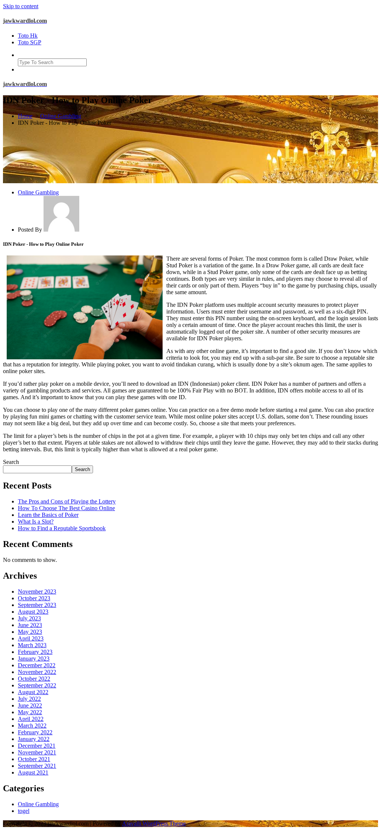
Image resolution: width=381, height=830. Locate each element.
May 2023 (30, 632)
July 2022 (29, 699)
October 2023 (34, 598)
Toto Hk (28, 35)
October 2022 (34, 678)
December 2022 (36, 665)
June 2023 (30, 625)
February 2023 (35, 652)
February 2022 (35, 732)
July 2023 (29, 618)
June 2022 (30, 705)
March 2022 (32, 725)
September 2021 (37, 766)
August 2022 (33, 692)
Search (11, 462)
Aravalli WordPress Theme (154, 823)
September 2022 (37, 685)
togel (23, 811)
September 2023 (37, 605)
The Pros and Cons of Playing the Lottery (67, 501)
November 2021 (37, 752)
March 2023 (32, 645)
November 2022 (37, 672)
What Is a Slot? (36, 521)
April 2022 (31, 719)
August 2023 (33, 611)
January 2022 (33, 739)
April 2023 (31, 638)
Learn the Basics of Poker (48, 515)
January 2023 (33, 658)
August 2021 (33, 772)
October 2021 (34, 759)
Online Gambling (60, 116)
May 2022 (30, 712)
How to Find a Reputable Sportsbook (62, 528)
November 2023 (37, 591)
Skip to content (20, 6)
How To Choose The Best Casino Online (66, 508)
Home (25, 116)
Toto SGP (29, 42)
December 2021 (36, 745)
